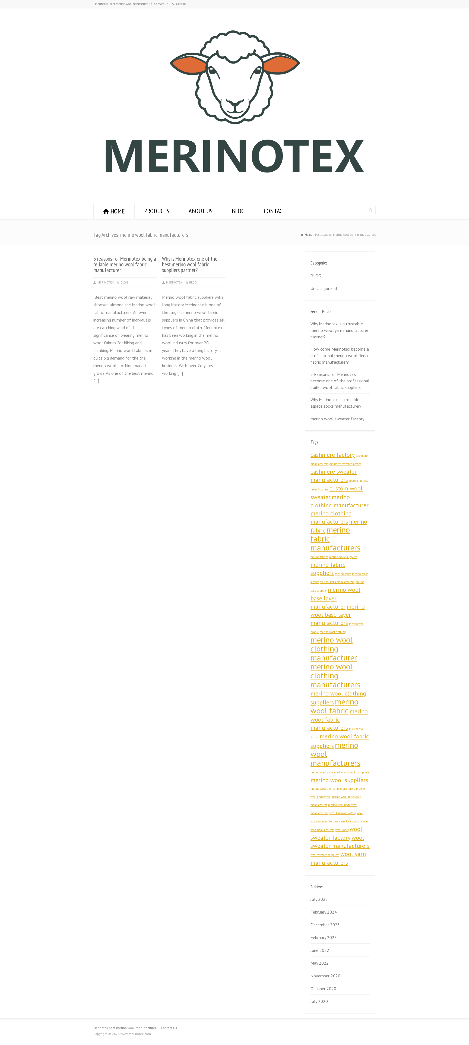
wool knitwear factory (342, 813)
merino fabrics (319, 557)
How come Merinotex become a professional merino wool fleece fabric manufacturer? (339, 355)
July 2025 (319, 899)
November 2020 (325, 975)
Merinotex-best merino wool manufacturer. (122, 4)
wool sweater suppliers (324, 855)
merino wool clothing (333, 632)
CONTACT (275, 211)
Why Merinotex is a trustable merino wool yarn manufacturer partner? (339, 330)
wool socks (341, 830)
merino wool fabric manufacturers (339, 719)
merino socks (343, 574)
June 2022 (319, 950)
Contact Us (161, 4)
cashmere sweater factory (345, 464)
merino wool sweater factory (337, 418)
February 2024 (323, 912)
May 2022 (319, 963)
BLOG (238, 211)
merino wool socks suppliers (351, 772)
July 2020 (319, 1001)
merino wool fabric (334, 706)
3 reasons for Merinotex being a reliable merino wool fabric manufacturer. (124, 264)
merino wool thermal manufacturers (332, 789)
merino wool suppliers (339, 780)
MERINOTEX (105, 282)
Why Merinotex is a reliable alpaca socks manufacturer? (336, 403)
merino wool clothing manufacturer (333, 648)
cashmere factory (332, 454)
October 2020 (323, 988)
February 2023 (323, 937)
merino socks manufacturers (337, 582)
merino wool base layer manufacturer (335, 598)
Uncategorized (323, 288)
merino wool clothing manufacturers (335, 675)
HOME (117, 211)
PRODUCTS (156, 211)
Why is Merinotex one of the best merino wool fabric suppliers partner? (189, 264)
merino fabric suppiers (343, 557)
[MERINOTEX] (234, 187)
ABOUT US (201, 211)
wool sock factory (351, 821)
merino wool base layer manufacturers (337, 615)
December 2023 (325, 924)
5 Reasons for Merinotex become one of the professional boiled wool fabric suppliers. (339, 381)
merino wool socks (321, 772)
